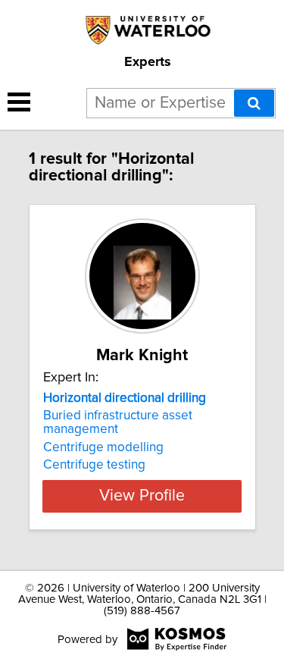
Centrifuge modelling (103, 447)
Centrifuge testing (94, 465)
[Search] (254, 103)
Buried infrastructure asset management (117, 422)
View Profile (142, 496)
